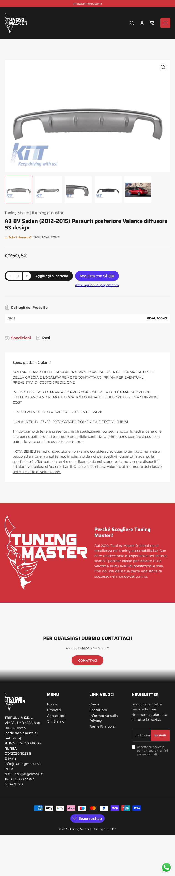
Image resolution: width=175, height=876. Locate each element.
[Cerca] (132, 23)
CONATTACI (87, 660)
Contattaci (56, 715)
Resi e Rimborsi (102, 726)
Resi (46, 338)
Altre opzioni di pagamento (97, 285)
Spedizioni (21, 338)
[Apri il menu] (165, 23)
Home (52, 704)
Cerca (94, 704)
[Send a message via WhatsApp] (166, 867)
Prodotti (54, 710)
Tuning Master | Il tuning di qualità (34, 213)
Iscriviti (160, 735)
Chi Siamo (55, 721)
